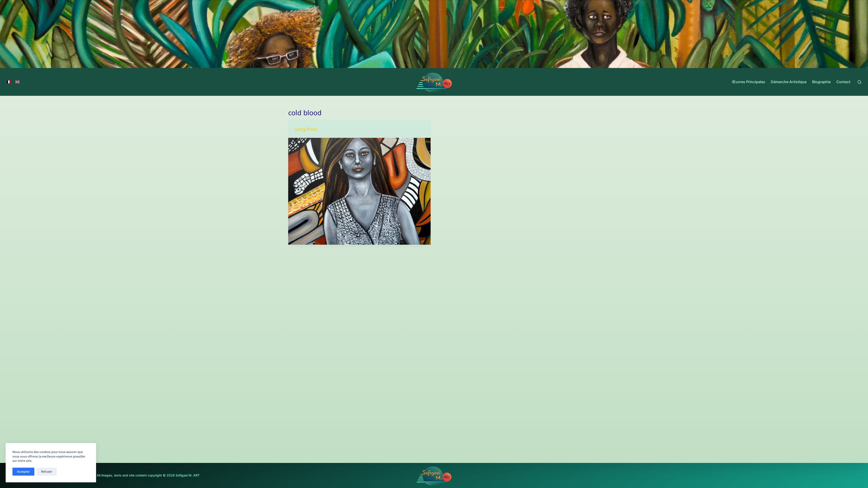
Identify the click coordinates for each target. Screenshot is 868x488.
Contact (843, 82)
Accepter (23, 471)
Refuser (46, 471)
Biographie (821, 82)
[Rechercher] (859, 82)
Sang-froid (306, 130)
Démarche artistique (789, 82)
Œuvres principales (748, 82)
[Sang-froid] (359, 191)
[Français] (9, 82)
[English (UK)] (17, 82)
